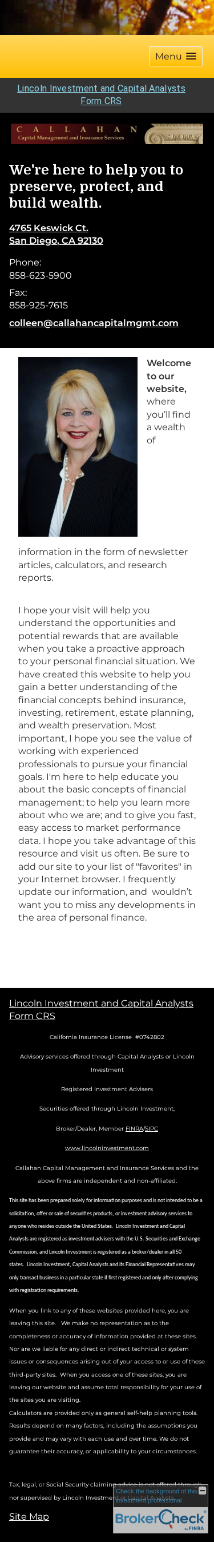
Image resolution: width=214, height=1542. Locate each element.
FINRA (134, 1128)
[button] (176, 56)
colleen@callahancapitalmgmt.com (94, 323)
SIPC (151, 1128)
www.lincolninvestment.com (107, 1148)
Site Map (29, 1516)
